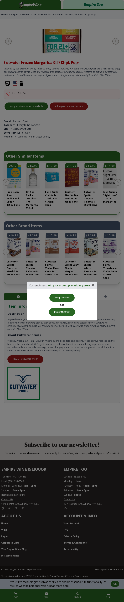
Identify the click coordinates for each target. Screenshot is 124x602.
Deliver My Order (62, 312)
